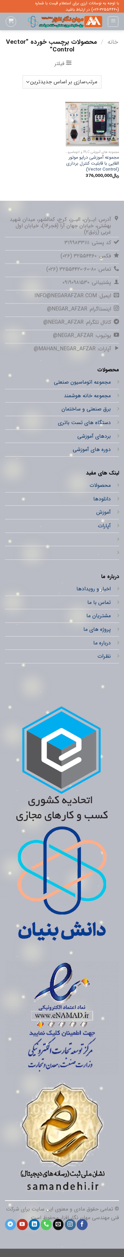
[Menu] (113, 21)
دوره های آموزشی (92, 449)
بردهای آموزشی (94, 436)
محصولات (100, 485)
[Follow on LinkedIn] (34, 1224)
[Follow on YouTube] (22, 1224)
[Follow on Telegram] (10, 1224)
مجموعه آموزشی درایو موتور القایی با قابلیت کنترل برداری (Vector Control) (92, 163)
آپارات (104, 526)
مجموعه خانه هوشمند (87, 396)
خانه (112, 42)
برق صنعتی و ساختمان (86, 409)
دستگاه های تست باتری (84, 422)
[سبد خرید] (11, 21)
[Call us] (46, 1224)
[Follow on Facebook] (82, 1224)
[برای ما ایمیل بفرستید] (58, 1224)
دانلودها (102, 499)
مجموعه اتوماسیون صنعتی (82, 382)
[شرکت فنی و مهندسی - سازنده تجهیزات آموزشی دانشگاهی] (62, 22)
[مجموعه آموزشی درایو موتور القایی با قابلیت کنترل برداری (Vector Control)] (92, 124)
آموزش (103, 512)
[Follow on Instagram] (70, 1224)
